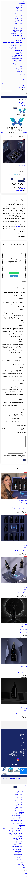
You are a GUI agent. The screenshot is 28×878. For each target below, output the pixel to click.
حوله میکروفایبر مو (18, 50)
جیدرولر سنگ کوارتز (18, 62)
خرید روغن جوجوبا (18, 13)
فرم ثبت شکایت (21, 741)
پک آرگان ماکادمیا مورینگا (17, 30)
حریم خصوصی (22, 742)
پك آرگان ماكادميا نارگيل (17, 35)
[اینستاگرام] (17, 759)
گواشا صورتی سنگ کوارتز (17, 65)
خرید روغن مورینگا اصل (21, 673)
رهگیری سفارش (21, 735)
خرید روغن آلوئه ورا (18, 18)
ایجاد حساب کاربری (22, 87)
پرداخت (23, 738)
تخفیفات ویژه (22, 733)
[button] (23, 500)
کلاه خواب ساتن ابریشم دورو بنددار (15, 47)
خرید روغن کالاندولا (18, 23)
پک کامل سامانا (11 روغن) (17, 27)
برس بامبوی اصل (19, 53)
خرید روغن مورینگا (18, 7)
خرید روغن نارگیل (19, 20)
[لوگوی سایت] (22, 115)
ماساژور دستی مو (19, 40)
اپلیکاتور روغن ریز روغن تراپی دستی (15, 44)
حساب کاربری (22, 734)
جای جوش (18, 226)
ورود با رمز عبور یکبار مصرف (14, 96)
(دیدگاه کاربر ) (22, 189)
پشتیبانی (22, 745)
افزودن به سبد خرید (21, 180)
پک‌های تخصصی (21, 133)
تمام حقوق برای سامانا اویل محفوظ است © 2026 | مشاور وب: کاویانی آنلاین (14, 778)
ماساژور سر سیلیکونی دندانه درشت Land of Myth (12, 42)
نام (25, 450)
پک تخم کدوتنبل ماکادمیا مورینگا (16, 29)
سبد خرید (22, 737)
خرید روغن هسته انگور (18, 17)
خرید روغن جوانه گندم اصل (17, 22)
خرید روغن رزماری (19, 10)
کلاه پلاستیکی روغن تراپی (17, 52)
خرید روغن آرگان (19, 5)
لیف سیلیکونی (19, 66)
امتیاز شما (24, 432)
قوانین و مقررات (21, 744)
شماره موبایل (24, 89)
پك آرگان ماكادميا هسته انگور (16, 33)
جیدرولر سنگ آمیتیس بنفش (17, 60)
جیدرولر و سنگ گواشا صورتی (17, 57)
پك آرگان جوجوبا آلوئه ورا (17, 37)
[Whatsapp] (25, 759)
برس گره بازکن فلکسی (18, 55)
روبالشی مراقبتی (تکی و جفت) (16, 45)
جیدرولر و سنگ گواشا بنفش (17, 58)
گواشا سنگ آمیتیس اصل (17, 63)
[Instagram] (10, 782)
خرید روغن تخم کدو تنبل (17, 12)
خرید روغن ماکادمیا (18, 9)
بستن (26, 785)
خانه (25, 133)
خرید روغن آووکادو (18, 15)
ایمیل (24, 452)
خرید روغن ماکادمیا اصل (21, 713)
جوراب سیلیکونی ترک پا (18, 68)
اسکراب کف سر (19, 70)
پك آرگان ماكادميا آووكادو (17, 32)
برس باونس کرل (19, 71)
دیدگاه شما (14, 435)
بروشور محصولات (21, 740)
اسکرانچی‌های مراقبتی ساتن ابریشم (15, 49)
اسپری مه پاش (19, 73)
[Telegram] (21, 759)
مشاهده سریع (24, 502)
